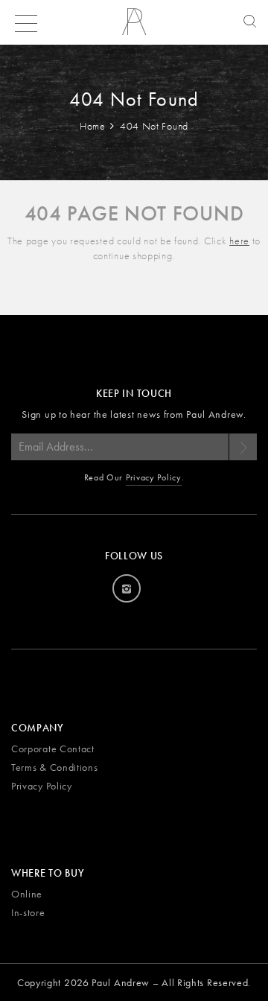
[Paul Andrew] (134, 27)
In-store (28, 912)
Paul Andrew (121, 982)
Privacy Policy (154, 477)
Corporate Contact (53, 748)
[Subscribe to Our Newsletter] (243, 446)
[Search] (245, 22)
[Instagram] (126, 588)
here (239, 240)
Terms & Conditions (54, 767)
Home (94, 126)
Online (26, 893)
